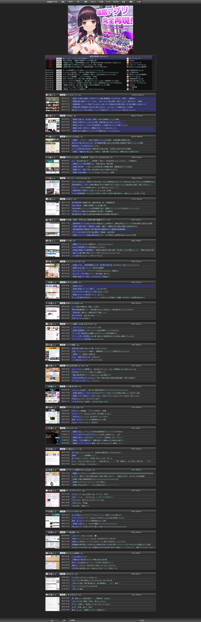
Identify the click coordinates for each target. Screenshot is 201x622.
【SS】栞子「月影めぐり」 (81, 506)
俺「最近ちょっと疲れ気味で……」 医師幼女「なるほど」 (92, 598)
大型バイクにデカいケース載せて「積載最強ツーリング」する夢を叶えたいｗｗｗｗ (100, 351)
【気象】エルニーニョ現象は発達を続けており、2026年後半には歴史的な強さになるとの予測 (104, 235)
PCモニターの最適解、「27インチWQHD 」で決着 (80, 76)
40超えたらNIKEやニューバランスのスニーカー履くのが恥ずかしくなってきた (99, 541)
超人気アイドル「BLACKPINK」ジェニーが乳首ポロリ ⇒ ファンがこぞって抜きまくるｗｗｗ (104, 110)
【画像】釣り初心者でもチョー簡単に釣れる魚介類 (89, 559)
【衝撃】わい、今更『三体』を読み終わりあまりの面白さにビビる (94, 169)
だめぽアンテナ (52, 2)
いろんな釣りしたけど (79, 557)
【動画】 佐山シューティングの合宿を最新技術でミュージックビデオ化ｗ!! (97, 432)
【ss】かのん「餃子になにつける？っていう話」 (88, 500)
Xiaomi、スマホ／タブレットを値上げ (85, 422)
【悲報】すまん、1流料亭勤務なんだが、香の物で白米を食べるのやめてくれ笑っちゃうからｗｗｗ (105, 265)
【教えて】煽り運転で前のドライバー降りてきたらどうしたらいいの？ (96, 253)
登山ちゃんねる (72, 137)
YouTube (116, 2)
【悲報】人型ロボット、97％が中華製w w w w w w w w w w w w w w (94, 524)
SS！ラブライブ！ (135, 58)
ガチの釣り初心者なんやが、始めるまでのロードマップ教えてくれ (94, 568)
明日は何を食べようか (136, 81)
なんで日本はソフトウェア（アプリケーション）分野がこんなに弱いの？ (97, 515)
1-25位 (64, 620)
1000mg (132, 85)
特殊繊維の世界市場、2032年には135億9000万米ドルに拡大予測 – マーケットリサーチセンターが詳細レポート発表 (111, 544)
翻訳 (131, 2)
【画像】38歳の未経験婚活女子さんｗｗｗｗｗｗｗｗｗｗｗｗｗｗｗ (95, 479)
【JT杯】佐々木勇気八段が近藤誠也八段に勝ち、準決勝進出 (92, 211)
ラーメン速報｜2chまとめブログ (79, 324)
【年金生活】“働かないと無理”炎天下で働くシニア (89, 312)
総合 (63, 2)
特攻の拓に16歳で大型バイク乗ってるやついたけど (89, 348)
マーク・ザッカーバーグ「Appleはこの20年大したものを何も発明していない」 (99, 518)
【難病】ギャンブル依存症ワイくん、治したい (88, 294)
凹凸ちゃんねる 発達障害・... (139, 67)
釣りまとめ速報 (72, 553)
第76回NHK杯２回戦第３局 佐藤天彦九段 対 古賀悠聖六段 (93, 202)
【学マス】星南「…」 (79, 589)
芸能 (85, 2)
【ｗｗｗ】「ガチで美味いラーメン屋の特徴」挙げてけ (91, 274)
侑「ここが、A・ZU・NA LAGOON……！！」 (78, 58)
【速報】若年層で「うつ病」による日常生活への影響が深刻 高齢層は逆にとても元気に (102, 167)
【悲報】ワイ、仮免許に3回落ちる (83, 354)
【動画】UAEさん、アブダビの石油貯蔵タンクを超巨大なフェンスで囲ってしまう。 (100, 125)
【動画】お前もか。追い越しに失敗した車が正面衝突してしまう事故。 (87, 85)
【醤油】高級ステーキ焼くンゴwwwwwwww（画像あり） (91, 277)
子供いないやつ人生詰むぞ (81, 318)
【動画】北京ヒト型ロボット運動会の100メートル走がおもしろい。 (95, 128)
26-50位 (72, 620)
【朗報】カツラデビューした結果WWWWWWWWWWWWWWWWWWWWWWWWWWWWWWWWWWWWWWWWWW (112, 473)
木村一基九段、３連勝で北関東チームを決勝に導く (80, 60)
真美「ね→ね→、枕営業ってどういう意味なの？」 (89, 610)
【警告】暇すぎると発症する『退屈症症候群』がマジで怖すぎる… (85, 66)
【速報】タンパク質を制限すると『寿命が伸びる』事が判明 (92, 164)
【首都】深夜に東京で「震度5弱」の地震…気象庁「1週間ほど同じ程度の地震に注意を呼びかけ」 (105, 226)
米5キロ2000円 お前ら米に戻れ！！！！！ (87, 315)
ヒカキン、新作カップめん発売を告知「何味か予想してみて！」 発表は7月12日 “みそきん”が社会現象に (108, 476)
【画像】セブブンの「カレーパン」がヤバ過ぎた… (89, 482)
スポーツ (93, 2)
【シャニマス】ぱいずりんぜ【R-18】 (85, 586)
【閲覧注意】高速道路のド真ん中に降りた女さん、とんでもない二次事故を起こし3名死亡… (103, 107)
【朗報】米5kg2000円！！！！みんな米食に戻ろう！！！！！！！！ (95, 485)
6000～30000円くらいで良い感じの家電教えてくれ (80, 78)
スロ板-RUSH (133, 72)
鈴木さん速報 (71, 282)
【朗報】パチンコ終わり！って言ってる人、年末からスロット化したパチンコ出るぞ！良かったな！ (106, 396)
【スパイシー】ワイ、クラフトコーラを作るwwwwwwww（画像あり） (96, 271)
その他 (139, 2)
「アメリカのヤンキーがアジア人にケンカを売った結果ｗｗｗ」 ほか (96, 434)
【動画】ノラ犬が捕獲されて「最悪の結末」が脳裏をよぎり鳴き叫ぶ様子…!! (98, 440)
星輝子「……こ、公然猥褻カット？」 (85, 455)
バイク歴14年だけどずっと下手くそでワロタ (87, 256)
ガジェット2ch (72, 512)
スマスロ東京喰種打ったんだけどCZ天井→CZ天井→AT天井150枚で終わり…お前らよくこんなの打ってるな (108, 193)
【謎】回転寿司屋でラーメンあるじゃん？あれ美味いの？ (91, 375)
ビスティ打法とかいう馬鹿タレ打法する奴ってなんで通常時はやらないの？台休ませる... (93, 82)
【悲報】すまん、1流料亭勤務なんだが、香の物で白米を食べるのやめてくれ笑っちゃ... (92, 62)
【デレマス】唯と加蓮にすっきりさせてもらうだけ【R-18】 (92, 580)
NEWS (71, 2)
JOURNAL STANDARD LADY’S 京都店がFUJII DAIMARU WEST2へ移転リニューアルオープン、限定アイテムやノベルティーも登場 (114, 548)
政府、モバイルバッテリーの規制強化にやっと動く (89, 419)
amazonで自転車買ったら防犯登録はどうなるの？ (89, 247)
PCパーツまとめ (134, 76)
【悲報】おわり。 (78, 286)
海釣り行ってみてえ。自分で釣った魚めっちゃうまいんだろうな (94, 565)
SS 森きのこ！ (72, 449)
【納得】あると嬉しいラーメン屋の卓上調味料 (88, 268)
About (142, 620)
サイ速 (131, 89)
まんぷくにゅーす (135, 63)
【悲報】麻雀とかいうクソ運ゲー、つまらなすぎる (89, 289)
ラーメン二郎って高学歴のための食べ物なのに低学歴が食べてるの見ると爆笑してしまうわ (103, 336)
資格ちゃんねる (72, 303)
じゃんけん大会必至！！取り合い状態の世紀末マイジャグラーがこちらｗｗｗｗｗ (91, 72)
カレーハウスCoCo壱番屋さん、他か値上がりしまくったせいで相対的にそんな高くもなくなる (104, 369)
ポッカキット (71, 95)
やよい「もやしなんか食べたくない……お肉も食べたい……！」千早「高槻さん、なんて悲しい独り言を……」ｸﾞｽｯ (111, 461)
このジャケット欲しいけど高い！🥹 (75, 87)
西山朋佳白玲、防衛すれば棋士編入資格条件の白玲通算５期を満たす (95, 214)
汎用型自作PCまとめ (136, 70)
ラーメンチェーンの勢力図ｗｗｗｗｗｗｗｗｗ (88, 339)
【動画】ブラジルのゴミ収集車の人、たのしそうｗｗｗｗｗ (83, 89)
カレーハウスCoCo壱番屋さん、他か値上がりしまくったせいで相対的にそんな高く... (92, 80)
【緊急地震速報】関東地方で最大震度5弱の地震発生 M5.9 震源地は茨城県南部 (98, 229)
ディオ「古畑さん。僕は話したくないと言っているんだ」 (91, 604)
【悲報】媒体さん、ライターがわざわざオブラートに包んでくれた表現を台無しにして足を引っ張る (106, 393)
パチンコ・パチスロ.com (137, 65)
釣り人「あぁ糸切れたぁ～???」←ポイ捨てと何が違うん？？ (92, 562)
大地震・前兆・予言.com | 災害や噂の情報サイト (86, 220)
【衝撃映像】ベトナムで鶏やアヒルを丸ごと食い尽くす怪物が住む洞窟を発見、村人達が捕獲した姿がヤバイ (109, 104)
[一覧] (79, 95)
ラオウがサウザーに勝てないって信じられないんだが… (91, 292)
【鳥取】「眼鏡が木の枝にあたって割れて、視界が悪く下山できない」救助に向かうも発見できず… (106, 152)
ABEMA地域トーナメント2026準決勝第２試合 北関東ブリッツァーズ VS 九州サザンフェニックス (105, 208)
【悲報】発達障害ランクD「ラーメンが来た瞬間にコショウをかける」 (96, 330)
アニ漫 (101, 2)
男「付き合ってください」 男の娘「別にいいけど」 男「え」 (93, 458)
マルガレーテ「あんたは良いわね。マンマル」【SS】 (90, 494)
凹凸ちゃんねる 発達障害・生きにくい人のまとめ (87, 157)
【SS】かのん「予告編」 (80, 503)
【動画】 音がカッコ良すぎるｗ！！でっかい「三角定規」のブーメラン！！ (98, 437)
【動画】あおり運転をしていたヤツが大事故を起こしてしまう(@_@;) (95, 131)
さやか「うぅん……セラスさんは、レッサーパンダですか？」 (93, 497)
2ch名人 (132, 60)
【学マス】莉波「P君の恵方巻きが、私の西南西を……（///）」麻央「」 (96, 583)
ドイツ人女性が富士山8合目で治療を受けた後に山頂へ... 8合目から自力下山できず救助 (101, 149)
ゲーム (108, 2)
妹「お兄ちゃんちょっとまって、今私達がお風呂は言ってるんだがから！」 (97, 452)
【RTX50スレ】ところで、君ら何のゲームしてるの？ (90, 417)
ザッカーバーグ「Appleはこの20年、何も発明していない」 (92, 414)
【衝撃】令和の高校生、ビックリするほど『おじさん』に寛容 (93, 172)
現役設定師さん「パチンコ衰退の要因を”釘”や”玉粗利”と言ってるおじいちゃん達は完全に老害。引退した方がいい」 (112, 185)
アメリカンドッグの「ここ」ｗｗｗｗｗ (85, 381)
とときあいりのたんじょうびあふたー (85, 577)
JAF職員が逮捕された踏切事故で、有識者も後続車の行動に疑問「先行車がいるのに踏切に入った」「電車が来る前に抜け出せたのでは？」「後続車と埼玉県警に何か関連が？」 (113, 251)
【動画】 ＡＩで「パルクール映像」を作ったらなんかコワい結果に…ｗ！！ (98, 443)
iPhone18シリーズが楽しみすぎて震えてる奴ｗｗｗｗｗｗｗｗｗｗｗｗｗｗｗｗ (99, 526)
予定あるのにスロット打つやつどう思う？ (86, 399)
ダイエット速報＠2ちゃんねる (78, 470)
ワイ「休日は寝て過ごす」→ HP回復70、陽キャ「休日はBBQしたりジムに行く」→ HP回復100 (104, 161)
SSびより (70, 574)
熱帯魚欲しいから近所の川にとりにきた (85, 146)
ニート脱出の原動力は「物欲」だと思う (85, 307)
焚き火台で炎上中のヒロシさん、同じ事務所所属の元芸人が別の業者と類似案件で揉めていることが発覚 (107, 143)
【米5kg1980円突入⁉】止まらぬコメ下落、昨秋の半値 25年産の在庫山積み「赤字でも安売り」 (104, 378)
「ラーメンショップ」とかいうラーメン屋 (86, 327)
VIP (78, 2)
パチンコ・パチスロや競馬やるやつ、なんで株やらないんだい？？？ (95, 187)
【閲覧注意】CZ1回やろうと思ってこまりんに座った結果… (83, 64)
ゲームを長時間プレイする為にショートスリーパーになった (83, 70)
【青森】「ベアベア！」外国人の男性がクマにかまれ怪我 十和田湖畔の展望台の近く (101, 140)
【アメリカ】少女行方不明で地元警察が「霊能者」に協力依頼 (93, 232)
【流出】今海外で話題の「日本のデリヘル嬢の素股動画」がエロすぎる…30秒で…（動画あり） (104, 98)
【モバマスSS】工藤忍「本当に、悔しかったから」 (89, 601)
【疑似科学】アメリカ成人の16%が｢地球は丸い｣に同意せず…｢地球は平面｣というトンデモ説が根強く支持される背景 (112, 223)
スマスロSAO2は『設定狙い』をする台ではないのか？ (90, 402)
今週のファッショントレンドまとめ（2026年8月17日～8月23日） (94, 539)
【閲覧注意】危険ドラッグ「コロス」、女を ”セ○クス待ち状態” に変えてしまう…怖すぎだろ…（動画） (107, 101)
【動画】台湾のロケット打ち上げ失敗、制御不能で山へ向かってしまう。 (97, 122)
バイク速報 (70, 345)
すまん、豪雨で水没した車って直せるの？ (86, 357)
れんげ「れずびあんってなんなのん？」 (85, 464)
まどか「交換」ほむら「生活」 (82, 607)
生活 (123, 2)
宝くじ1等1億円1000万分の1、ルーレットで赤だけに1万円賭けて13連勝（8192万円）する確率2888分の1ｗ (108, 297)
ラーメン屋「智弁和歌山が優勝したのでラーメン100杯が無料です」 (95, 333)
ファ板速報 (133, 87)
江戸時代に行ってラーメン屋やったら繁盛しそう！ (89, 372)
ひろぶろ (69, 428)
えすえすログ (71, 595)
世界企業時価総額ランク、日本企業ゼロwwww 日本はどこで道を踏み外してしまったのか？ (103, 309)
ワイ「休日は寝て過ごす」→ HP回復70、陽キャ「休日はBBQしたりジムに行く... (90, 74)
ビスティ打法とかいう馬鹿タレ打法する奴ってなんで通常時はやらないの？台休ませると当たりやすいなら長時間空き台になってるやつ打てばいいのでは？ (113, 183)
